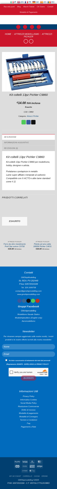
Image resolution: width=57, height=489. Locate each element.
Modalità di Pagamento (28, 12)
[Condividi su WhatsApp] (23, 122)
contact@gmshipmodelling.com (28, 291)
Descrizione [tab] (10, 137)
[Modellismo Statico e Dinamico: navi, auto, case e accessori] (28, 19)
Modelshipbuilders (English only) (28, 318)
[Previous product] (31, 41)
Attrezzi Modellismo (26, 34)
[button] (18, 27)
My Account (15, 476)
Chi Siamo (41, 7)
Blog (19, 7)
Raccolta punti (9, 7)
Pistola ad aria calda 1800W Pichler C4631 (42, 245)
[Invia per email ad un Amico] (33, 122)
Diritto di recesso (28, 410)
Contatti (50, 7)
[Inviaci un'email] (28, 301)
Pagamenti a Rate (28, 427)
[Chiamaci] (33, 301)
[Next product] (26, 41)
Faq (28, 423)
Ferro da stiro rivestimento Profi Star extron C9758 (15, 245)
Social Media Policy (28, 403)
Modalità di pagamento (28, 413)
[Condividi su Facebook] (28, 122)
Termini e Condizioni (28, 420)
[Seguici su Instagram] (24, 301)
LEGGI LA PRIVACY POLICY (39, 364)
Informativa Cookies (28, 400)
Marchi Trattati (28, 7)
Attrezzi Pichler (33, 116)
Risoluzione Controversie (28, 406)
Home (8, 34)
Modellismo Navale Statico (28, 314)
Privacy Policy (28, 396)
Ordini (44, 476)
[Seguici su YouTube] (37, 301)
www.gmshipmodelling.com (28, 294)
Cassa (37, 476)
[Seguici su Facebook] (19, 301)
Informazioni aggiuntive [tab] (16, 143)
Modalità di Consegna (28, 417)
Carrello (27, 476)
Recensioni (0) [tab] (11, 148)
